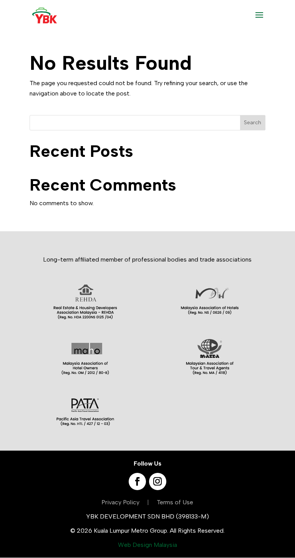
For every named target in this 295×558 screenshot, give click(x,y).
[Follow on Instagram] (157, 481)
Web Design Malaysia (147, 544)
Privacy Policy (120, 502)
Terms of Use (175, 502)
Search (252, 122)
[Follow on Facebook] (137, 481)
